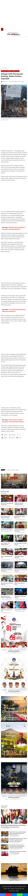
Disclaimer (12, 888)
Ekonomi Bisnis (5, 71)
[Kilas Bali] (14, 33)
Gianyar (7, 68)
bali (6, 469)
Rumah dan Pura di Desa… (7, 529)
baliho (9, 469)
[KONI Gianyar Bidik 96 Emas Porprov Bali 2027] (21, 578)
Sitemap (17, 890)
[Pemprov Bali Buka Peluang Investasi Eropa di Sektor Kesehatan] (7, 511)
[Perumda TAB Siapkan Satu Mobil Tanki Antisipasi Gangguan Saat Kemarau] (21, 524)
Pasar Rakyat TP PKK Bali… (21, 609)
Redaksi (5, 888)
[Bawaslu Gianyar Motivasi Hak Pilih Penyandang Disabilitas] (7, 578)
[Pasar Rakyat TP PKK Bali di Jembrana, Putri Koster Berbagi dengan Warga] (21, 604)
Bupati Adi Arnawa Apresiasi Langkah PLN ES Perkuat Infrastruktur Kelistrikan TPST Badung (14, 482)
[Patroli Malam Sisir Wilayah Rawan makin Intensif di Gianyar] (7, 538)
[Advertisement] (14, 14)
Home (3, 68)
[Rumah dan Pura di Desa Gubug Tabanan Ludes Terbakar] (7, 524)
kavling (17, 469)
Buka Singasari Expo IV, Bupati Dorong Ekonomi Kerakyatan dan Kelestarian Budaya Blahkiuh (17, 846)
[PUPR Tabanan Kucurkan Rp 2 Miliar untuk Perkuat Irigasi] (4, 853)
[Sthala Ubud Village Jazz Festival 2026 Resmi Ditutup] (21, 591)
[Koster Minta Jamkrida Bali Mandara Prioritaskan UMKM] (21, 564)
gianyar (13, 469)
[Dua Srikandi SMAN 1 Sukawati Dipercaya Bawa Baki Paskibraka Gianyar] (21, 551)
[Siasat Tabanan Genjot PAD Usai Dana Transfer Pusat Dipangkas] (21, 511)
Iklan (9, 888)
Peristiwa (17, 71)
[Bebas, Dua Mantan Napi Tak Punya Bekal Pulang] (7, 551)
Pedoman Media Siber (19, 888)
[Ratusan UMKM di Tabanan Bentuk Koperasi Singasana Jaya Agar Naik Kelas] (21, 538)
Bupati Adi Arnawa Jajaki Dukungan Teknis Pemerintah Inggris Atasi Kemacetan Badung (18, 833)
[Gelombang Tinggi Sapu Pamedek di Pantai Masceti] (7, 564)
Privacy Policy (12, 890)
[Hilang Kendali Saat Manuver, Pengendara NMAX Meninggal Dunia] (7, 591)
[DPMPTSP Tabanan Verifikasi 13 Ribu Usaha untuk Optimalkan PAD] (21, 498)
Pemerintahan (14, 477)
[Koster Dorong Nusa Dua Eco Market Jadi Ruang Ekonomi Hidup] (7, 604)
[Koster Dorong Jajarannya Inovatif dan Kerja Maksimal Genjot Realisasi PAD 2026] (7, 498)
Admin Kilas (5, 81)
